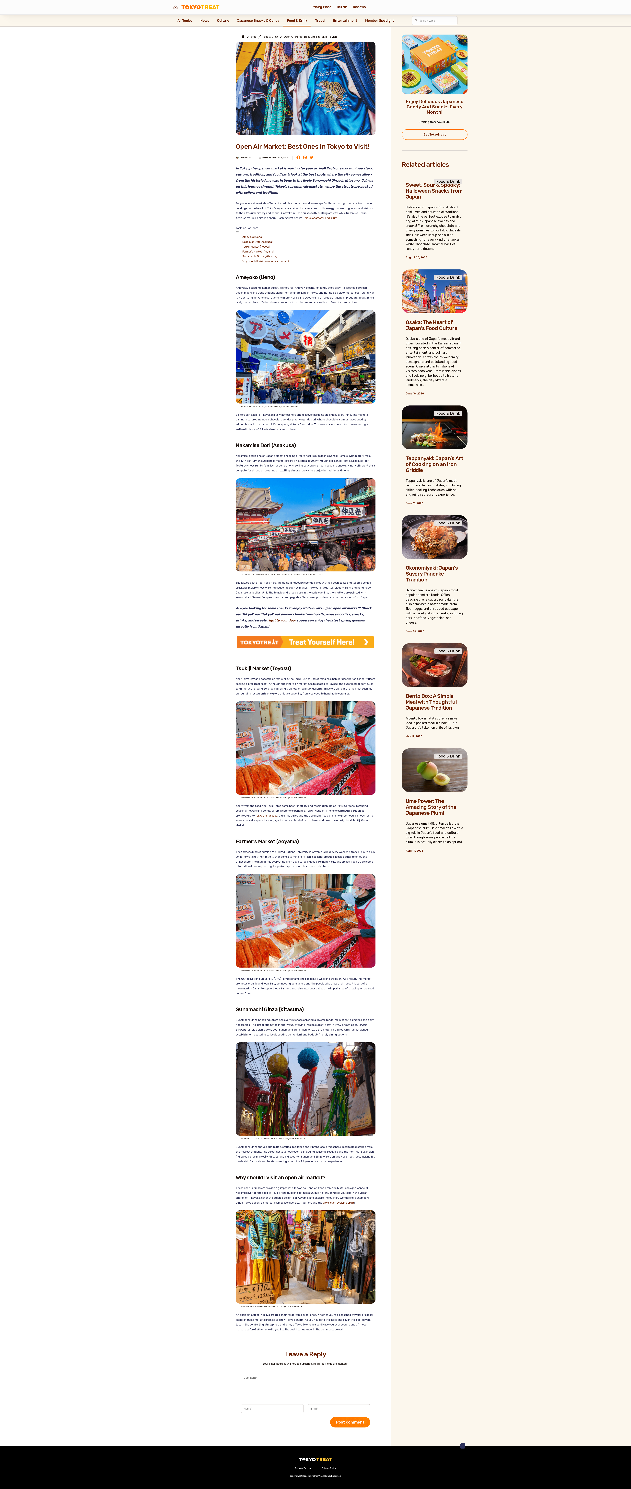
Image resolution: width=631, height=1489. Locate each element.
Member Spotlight (379, 21)
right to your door (281, 620)
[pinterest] (305, 157)
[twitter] (312, 157)
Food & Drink (297, 21)
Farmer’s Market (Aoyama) (258, 251)
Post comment (350, 1422)
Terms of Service (303, 1468)
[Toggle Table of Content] (238, 233)
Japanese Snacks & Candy (258, 21)
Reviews (359, 7)
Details (342, 7)
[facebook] (298, 157)
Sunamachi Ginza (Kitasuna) (259, 256)
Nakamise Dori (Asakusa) (257, 241)
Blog (254, 37)
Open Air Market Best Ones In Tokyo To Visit (310, 37)
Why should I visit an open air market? (265, 261)
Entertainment (345, 21)
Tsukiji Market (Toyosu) (256, 246)
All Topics (184, 21)
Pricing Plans (321, 7)
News (204, 21)
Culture (223, 21)
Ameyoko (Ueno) (252, 237)
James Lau (245, 158)
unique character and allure (320, 218)
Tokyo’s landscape (266, 815)
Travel (320, 21)
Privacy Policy (329, 1468)
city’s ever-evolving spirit (338, 1202)
